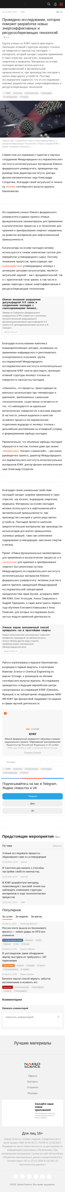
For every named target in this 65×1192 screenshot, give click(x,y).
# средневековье (10, 969)
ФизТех (24, 862)
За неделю (21, 916)
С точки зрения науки (12, 940)
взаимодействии (12, 266)
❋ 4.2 (6, 37)
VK (32, 811)
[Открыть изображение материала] (32, 119)
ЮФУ (23, 12)
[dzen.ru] (35, 1176)
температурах (10, 451)
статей (32, 729)
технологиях (9, 562)
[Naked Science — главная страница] (15, 4)
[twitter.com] (15, 1176)
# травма (25, 969)
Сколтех (24, 877)
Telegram (32, 796)
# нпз (16, 944)
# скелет (41, 966)
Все (57, 836)
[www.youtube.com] (29, 1176)
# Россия (25, 944)
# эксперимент (20, 991)
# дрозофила (37, 987)
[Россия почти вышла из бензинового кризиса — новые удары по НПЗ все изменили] (58, 931)
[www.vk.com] (22, 1176)
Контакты (32, 1081)
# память (7, 991)
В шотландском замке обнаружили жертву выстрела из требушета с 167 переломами (24, 957)
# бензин (29, 940)
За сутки (7, 916)
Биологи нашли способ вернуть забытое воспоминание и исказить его (26, 980)
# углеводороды (10, 97)
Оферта (32, 1076)
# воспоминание (22, 987)
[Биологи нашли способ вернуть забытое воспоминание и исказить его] (58, 982)
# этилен (24, 97)
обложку (10, 186)
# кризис (7, 944)
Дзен (32, 803)
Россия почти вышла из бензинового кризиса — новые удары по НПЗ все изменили (24, 932)
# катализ (18, 93)
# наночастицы (31, 93)
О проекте (32, 1087)
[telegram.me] (42, 1176)
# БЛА (38, 940)
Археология (8, 966)
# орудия (30, 966)
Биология (7, 987)
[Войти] (61, 4)
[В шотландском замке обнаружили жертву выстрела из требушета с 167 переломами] (58, 957)
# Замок (20, 966)
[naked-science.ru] (49, 1176)
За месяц (36, 916)
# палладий (46, 93)
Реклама (32, 1093)
